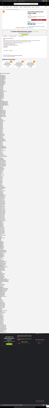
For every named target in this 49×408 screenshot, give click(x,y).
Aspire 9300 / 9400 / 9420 (3, 91)
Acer (0, 74)
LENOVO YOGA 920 (2, 253)
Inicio (2, 9)
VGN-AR (1, 308)
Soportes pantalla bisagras (3, 310)
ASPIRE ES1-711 (2, 95)
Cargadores (1, 152)
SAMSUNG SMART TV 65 (3, 296)
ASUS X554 (1, 145)
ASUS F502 (1, 122)
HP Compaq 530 (2, 228)
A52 (0, 118)
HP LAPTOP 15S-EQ (2, 190)
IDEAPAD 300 (1, 243)
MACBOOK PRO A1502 (3, 116)
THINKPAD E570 (2, 255)
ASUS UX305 (1, 137)
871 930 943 (18, 27)
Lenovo (1, 236)
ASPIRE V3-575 (2, 97)
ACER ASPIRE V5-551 (2, 81)
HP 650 (1, 184)
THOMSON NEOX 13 (2, 270)
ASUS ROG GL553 (2, 135)
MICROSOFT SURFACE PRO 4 (4, 266)
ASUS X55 (1, 144)
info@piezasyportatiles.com (40, 402)
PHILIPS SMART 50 (2, 267)
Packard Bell (1, 275)
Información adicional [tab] (12, 36)
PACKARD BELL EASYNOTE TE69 (4, 279)
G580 (0, 239)
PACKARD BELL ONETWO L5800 (4, 281)
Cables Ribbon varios (3, 150)
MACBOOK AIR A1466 (3, 111)
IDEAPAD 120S (2, 242)
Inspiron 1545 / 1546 (2, 166)
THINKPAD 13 (1, 254)
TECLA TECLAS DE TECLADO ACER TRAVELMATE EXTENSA (7, 64)
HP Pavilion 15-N (2, 198)
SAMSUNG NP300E (2, 294)
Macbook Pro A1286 (2, 114)
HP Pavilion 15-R (2, 200)
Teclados (1, 313)
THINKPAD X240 (2, 256)
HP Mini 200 (1, 192)
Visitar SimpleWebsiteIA (24, 34)
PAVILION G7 (1, 225)
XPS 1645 (1, 171)
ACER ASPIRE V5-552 (2, 82)
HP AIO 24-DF (1, 186)
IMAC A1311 (1, 108)
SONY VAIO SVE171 (2, 303)
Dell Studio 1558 (2, 162)
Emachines (1, 173)
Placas (1, 283)
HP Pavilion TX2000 (2, 211)
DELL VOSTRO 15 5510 (3, 164)
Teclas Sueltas (5, 9)
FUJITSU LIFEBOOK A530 (3, 261)
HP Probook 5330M (2, 218)
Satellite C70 (1, 321)
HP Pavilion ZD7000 (2, 213)
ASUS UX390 (1, 138)
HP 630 (1, 183)
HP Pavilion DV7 (2, 207)
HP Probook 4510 (2, 215)
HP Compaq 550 (2, 229)
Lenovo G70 (1, 249)
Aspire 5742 (1, 88)
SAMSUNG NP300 (2, 293)
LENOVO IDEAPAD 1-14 (3, 250)
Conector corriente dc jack (3, 156)
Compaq (1, 153)
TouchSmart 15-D (2, 227)
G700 (0, 240)
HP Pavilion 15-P (2, 199)
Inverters (1, 234)
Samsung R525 (2, 295)
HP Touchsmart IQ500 (3, 220)
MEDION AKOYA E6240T (3, 263)
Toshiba (1, 315)
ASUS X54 (1, 142)
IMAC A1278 (1, 107)
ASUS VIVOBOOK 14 (2, 139)
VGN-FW (1, 309)
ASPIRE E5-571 (2, 94)
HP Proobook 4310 (2, 219)
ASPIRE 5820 (1, 90)
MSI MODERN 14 (2, 274)
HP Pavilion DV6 (2, 205)
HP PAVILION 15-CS (2, 197)
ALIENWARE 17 (2, 159)
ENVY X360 (1, 176)
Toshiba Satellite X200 (3, 330)
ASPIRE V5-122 (2, 98)
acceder (6, 56)
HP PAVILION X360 (2, 212)
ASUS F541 (1, 124)
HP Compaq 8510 (2, 232)
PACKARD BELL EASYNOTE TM (4, 280)
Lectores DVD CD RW (3, 235)
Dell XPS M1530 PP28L (3, 165)
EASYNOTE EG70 (2, 276)
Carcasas (1, 151)
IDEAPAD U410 (2, 247)
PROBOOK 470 (2, 226)
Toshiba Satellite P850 (3, 329)
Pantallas (1, 282)
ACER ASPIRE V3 (2, 80)
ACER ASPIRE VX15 (2, 83)
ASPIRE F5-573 (2, 96)
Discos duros (1, 172)
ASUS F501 (1, 121)
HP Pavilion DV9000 (2, 208)
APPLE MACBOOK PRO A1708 (4, 103)
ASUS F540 (1, 123)
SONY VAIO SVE (2, 302)
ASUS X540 (1, 143)
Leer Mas (21, 337)
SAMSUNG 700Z (2, 287)
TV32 (0, 297)
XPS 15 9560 (1, 170)
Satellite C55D (2, 319)
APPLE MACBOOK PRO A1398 (4, 101)
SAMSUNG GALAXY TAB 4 (3, 290)
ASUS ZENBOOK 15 (2, 146)
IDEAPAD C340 (2, 246)
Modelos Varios (2, 260)
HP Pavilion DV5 (2, 204)
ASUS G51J (1, 129)
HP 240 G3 (1, 179)
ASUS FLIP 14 (2, 128)
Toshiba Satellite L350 (3, 326)
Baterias (1, 149)
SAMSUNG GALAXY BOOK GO (4, 288)
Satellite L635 (2, 322)
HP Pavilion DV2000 (2, 201)
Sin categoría (1, 300)
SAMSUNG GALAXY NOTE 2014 (4, 289)
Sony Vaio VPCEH (2, 307)
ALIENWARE (1, 158)
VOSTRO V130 (2, 169)
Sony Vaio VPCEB (2, 306)
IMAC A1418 (1, 109)
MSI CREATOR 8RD (2, 273)
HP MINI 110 (1, 191)
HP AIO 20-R (1, 185)
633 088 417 (22, 27)
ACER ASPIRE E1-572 (2, 75)
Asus (0, 117)
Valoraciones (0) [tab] (21, 36)
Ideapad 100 (1, 241)
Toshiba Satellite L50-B (3, 327)
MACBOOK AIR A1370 (3, 110)
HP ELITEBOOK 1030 (2, 187)
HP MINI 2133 (1, 194)
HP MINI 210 (1, 193)
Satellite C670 (2, 320)
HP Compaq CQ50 (2, 233)
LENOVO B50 (1, 248)
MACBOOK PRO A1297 (3, 115)
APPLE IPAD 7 (2, 100)
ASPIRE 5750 (1, 89)
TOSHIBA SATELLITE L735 (3, 328)
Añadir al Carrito (7, 60)
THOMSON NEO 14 (2, 269)
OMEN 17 (1, 222)
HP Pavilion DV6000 (2, 206)
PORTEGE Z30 (2, 316)
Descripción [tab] (5, 36)
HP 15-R (1, 178)
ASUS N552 (1, 131)
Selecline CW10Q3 (2, 268)
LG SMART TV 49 (2, 262)
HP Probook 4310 (2, 214)
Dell (0, 157)
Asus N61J (1, 132)
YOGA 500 (1, 257)
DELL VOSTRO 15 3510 (3, 163)
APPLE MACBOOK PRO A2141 (4, 104)
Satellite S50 (1, 323)
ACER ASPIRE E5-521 (2, 76)
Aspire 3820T (1, 87)
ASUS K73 (1, 130)
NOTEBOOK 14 (2, 221)
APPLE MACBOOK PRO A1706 (4, 102)
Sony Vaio (1, 301)
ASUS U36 (1, 136)
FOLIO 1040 (1, 177)
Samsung (1, 286)
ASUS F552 (1, 125)
